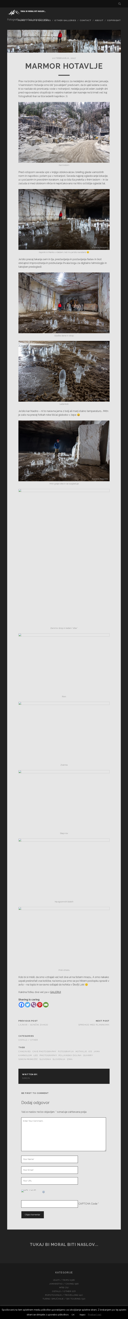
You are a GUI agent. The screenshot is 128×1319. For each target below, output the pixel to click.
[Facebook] (21, 1004)
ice (90, 1051)
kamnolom (25, 1055)
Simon (26, 1078)
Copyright (114, 20)
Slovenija (59, 1059)
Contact (85, 20)
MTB (61, 1287)
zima (70, 1059)
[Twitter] (27, 1004)
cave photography (44, 1051)
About (99, 20)
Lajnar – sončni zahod (33, 1025)
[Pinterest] (39, 1004)
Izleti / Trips (61, 1280)
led (36, 1055)
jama (97, 1051)
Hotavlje (81, 1051)
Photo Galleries (40, 20)
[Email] (46, 1004)
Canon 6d (24, 1051)
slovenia (45, 1059)
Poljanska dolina (70, 1055)
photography (48, 1055)
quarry (88, 1055)
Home (21, 20)
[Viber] (33, 1004)
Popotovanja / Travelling (61, 1295)
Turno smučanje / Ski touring (62, 1299)
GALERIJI (55, 992)
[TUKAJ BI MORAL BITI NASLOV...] (27, 14)
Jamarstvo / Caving (61, 1284)
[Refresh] (43, 1191)
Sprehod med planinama (94, 1025)
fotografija (66, 1051)
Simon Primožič (28, 1059)
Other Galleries (65, 20)
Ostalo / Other (28, 1040)
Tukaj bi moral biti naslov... (64, 1244)
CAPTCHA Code (87, 1203)
